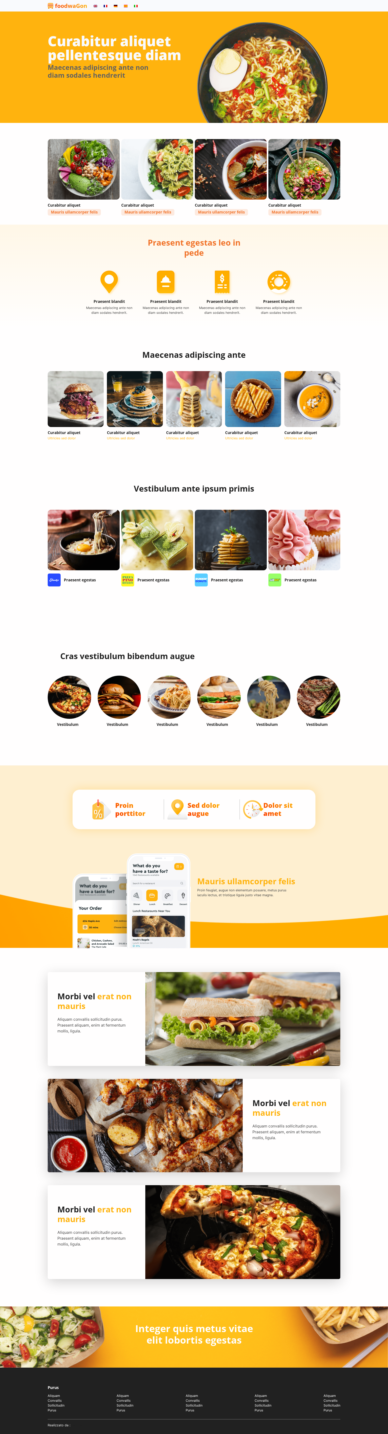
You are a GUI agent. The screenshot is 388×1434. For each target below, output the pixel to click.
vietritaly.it (79, 1425)
